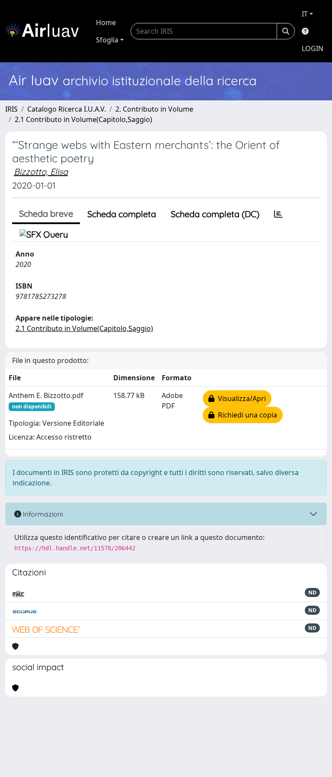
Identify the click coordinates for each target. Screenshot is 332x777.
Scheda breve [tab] (46, 213)
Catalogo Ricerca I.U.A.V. (66, 109)
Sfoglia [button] (107, 40)
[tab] (278, 214)
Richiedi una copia (245, 415)
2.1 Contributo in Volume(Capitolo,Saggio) (83, 119)
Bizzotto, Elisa (41, 171)
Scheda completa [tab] (121, 214)
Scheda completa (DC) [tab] (215, 214)
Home (106, 22)
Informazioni (42, 514)
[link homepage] (45, 31)
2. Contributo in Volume (154, 109)
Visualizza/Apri (240, 398)
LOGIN (312, 48)
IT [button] (305, 14)
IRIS (11, 109)
